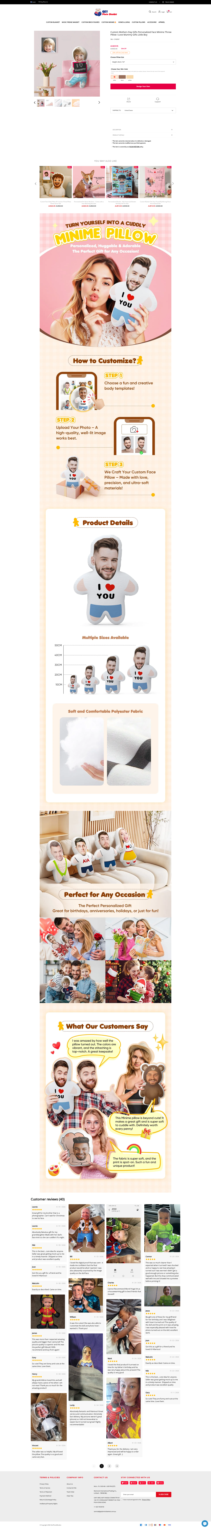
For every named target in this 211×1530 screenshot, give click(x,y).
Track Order (169, 2)
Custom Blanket (53, 22)
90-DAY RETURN (134, 147)
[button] (39, 63)
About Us (70, 1484)
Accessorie (151, 22)
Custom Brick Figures (90, 22)
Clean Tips (70, 1496)
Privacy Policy (44, 1484)
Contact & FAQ (71, 1488)
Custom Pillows (138, 22)
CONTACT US (153, 2)
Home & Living (124, 22)
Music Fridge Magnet (70, 22)
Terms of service (45, 1488)
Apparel (162, 22)
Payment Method (45, 1496)
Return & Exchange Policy (48, 1500)
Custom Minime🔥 (109, 22)
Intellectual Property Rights (48, 1504)
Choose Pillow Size (117, 57)
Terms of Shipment (46, 1492)
